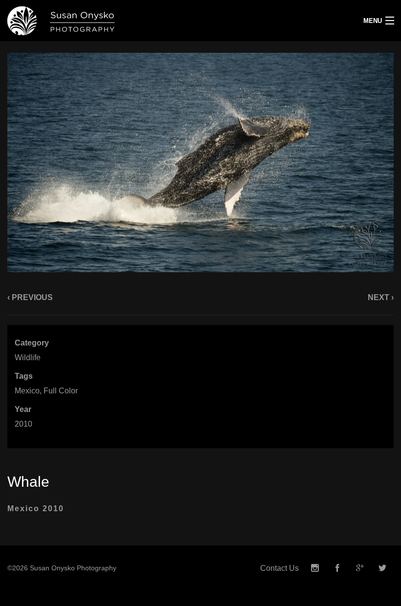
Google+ (360, 568)
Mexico (27, 391)
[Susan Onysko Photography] (150, 20)
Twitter (382, 568)
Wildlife (28, 357)
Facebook (337, 568)
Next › (381, 297)
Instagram (315, 568)
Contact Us (279, 568)
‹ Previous (30, 297)
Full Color (61, 391)
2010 (23, 424)
